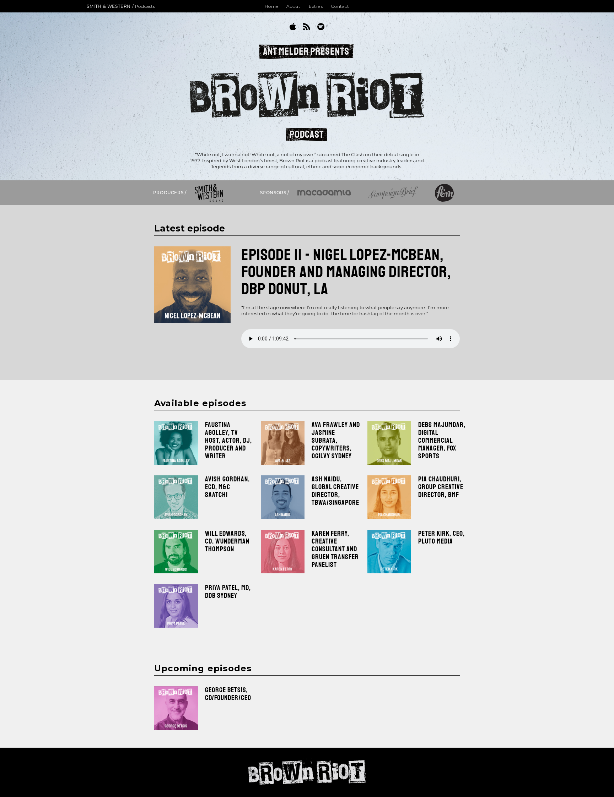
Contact (340, 6)
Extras (316, 6)
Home (271, 6)
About (293, 6)
